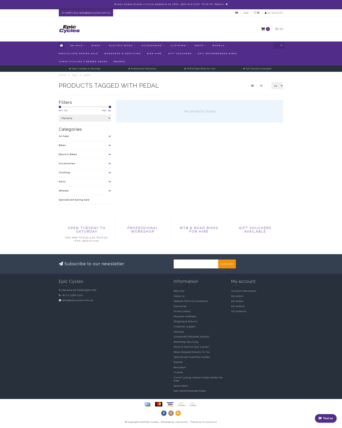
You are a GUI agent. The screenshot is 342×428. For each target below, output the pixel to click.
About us (179, 296)
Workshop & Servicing (122, 54)
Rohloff (178, 362)
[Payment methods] (147, 404)
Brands (119, 62)
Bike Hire (154, 54)
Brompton (180, 367)
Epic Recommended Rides (217, 54)
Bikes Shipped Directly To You (192, 352)
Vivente (178, 372)
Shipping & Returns (186, 321)
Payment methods (185, 316)
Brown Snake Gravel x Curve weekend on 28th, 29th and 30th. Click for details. (169, 4)
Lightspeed (181, 422)
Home (62, 75)
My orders (237, 296)
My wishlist (238, 306)
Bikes (96, 45)
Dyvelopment (209, 422)
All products (238, 311)
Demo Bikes (181, 386)
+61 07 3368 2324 (72, 295)
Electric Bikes (121, 45)
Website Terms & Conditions (191, 301)
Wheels (218, 45)
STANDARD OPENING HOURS (191, 336)
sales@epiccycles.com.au (77, 300)
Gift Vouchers (180, 54)
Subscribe (227, 264)
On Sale (76, 45)
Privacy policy (182, 311)
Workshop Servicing (186, 342)
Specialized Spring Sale (78, 54)
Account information (243, 291)
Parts (199, 45)
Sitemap (179, 331)
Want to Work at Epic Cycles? (191, 347)
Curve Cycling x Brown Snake (83, 62)
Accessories (152, 45)
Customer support (185, 326)
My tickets (237, 301)
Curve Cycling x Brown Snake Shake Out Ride (198, 379)
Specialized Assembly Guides (192, 357)
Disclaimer (180, 306)
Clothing (178, 45)
